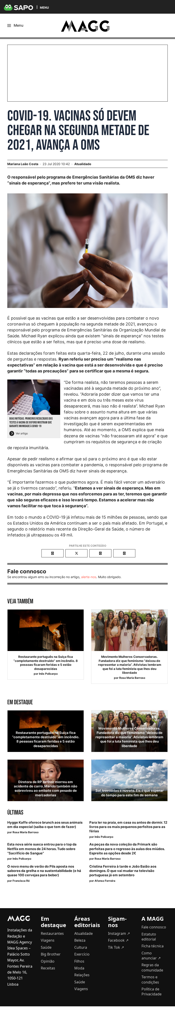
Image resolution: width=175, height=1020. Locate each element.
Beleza (79, 940)
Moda (79, 968)
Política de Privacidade (152, 992)
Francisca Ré (21, 880)
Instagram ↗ (119, 933)
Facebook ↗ (118, 940)
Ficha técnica (153, 945)
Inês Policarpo (48, 673)
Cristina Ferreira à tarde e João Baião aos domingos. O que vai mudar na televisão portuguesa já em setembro (122, 870)
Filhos (79, 961)
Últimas (15, 812)
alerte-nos (88, 577)
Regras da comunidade (152, 967)
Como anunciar (151, 956)
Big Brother (51, 954)
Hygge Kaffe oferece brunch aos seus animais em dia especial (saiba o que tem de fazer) (44, 824)
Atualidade (82, 164)
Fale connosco (154, 927)
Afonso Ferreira (105, 880)
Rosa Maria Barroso (132, 677)
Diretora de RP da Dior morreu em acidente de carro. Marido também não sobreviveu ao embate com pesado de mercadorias (45, 788)
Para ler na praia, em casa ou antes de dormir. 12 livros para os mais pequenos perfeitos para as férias (128, 826)
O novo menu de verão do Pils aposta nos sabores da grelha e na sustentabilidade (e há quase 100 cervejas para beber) (44, 870)
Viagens (47, 940)
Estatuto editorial (149, 937)
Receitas (48, 968)
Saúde (46, 947)
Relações (82, 974)
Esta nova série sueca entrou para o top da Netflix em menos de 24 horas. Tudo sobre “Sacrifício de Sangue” (42, 848)
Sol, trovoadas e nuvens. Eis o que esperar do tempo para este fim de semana (129, 793)
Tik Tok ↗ (116, 947)
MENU (44, 7)
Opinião (47, 961)
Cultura (80, 947)
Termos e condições (150, 979)
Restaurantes (52, 933)
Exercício (82, 954)
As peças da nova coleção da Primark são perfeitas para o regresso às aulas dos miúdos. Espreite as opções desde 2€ (127, 848)
